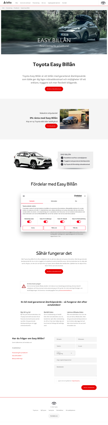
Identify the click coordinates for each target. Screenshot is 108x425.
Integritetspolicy (76, 381)
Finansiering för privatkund (19, 352)
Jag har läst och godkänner (69, 381)
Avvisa (33, 227)
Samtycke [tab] (32, 201)
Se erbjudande (51, 126)
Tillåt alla (75, 227)
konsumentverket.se (66, 290)
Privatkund (16, 8)
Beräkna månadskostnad (54, 89)
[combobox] (64, 353)
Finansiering (9, 8)
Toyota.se (35, 410)
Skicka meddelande (89, 387)
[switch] (46, 222)
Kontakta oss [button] (54, 416)
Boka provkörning (17, 358)
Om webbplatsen (70, 410)
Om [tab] (76, 201)
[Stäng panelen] (84, 196)
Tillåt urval (54, 227)
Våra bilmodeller (16, 355)
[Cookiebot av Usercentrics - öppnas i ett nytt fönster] (75, 196)
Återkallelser (59, 410)
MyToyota (43, 410)
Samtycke (51, 410)
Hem (3, 8)
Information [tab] (54, 201)
